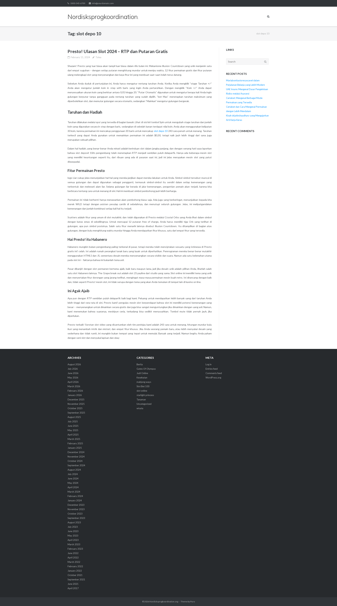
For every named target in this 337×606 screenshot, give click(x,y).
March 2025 (74, 439)
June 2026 (73, 373)
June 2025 (73, 425)
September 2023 (76, 518)
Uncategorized (144, 403)
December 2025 (76, 399)
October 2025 (75, 408)
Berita (140, 364)
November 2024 (76, 456)
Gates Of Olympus (146, 368)
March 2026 (74, 386)
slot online (142, 390)
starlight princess (145, 395)
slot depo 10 (161, 130)
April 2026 (73, 382)
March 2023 (74, 544)
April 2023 (73, 540)
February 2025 (75, 443)
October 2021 (75, 575)
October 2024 (75, 461)
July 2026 (73, 368)
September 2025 (76, 412)
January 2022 (75, 570)
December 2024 (76, 452)
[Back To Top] (328, 598)
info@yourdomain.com (103, 3)
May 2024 (73, 482)
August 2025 (74, 417)
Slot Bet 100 (143, 386)
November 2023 (76, 509)
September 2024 (76, 465)
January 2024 (75, 500)
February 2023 (75, 548)
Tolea (98, 57)
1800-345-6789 (77, 3)
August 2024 (74, 469)
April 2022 (73, 557)
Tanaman (141, 399)
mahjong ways (144, 382)
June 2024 (73, 478)
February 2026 (75, 390)
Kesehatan (142, 377)
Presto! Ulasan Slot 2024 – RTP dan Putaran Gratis (118, 51)
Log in (209, 364)
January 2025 (75, 447)
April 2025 (73, 434)
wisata (140, 408)
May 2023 (73, 535)
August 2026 (74, 364)
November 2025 (76, 403)
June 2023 (73, 531)
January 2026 (75, 395)
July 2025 (73, 421)
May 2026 (73, 377)
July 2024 (73, 474)
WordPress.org (213, 377)
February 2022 (75, 566)
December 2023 (76, 504)
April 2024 (73, 487)
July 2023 (73, 526)
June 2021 (73, 583)
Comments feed (214, 373)
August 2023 (74, 522)
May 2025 (73, 430)
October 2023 (75, 513)
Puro (192, 601)
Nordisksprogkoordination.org (164, 601)
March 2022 (74, 562)
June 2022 (73, 553)
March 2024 (74, 491)
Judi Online (142, 373)
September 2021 (76, 579)
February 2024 (75, 496)
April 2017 (73, 588)
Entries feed (212, 368)
